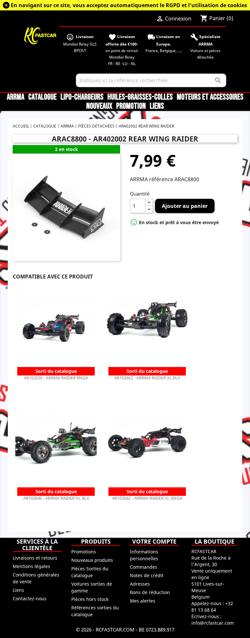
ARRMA (15, 97)
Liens (157, 106)
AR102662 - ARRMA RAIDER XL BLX (147, 377)
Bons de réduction (150, 592)
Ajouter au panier (185, 206)
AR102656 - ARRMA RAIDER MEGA (56, 377)
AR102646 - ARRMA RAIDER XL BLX (56, 498)
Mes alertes (142, 601)
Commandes (143, 567)
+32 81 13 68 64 (212, 606)
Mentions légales (31, 566)
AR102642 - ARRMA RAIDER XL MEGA (147, 498)
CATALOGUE (42, 97)
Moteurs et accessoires (210, 97)
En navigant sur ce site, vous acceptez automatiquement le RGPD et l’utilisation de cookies (129, 5)
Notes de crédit (146, 575)
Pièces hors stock (89, 599)
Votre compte (154, 541)
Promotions (83, 552)
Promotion (131, 106)
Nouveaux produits (92, 560)
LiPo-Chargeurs (82, 97)
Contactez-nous (30, 598)
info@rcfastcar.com (212, 623)
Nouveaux (99, 106)
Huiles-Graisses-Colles (140, 97)
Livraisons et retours (35, 558)
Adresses (140, 584)
